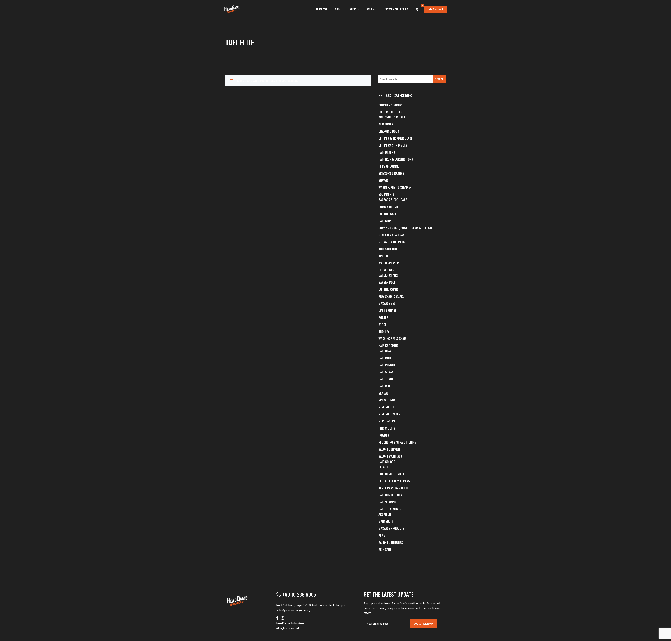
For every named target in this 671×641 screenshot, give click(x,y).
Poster (383, 317)
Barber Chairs (388, 275)
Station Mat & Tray (391, 235)
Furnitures (386, 270)
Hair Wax (384, 386)
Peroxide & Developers (394, 481)
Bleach (383, 467)
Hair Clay (384, 351)
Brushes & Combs (390, 105)
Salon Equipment (390, 449)
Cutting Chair (388, 289)
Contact (372, 9)
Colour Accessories (392, 474)
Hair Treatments (389, 509)
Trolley (383, 331)
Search (439, 79)
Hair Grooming (388, 345)
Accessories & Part (391, 117)
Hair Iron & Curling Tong (395, 159)
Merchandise (387, 421)
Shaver (383, 180)
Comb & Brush (388, 207)
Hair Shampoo (387, 502)
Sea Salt (384, 393)
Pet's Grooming (388, 166)
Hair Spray (385, 372)
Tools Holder (387, 249)
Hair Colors (386, 461)
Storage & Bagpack (391, 242)
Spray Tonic (386, 400)
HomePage (322, 9)
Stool (382, 324)
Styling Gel (386, 407)
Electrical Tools (390, 112)
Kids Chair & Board (391, 296)
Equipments (386, 194)
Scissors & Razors (391, 173)
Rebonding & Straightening (397, 442)
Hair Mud (384, 358)
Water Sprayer (388, 263)
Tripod (383, 256)
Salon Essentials (390, 456)
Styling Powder (389, 414)
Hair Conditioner (390, 495)
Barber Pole (386, 282)
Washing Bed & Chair (392, 338)
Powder (383, 435)
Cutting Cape (387, 214)
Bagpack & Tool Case (392, 199)
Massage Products (391, 528)
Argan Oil (385, 514)
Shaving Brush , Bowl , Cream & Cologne (405, 228)
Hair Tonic (385, 379)
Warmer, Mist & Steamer (395, 187)
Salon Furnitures (390, 542)
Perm (381, 535)
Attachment (386, 124)
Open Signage (387, 310)
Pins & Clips (386, 428)
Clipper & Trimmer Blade (395, 138)
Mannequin (385, 521)
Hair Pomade (386, 365)
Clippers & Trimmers (392, 145)
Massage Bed (387, 303)
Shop (352, 9)
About (338, 9)
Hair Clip (384, 221)
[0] (417, 9)
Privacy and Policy (396, 9)
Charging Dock (388, 131)
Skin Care (384, 549)
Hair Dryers (386, 152)
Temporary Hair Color (393, 488)
